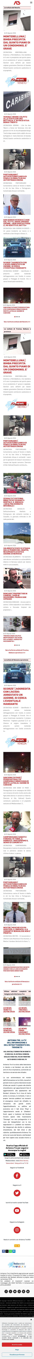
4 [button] (19, 316)
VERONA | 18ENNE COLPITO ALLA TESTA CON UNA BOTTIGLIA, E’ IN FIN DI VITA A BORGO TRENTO (16, 119)
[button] (31, 1320)
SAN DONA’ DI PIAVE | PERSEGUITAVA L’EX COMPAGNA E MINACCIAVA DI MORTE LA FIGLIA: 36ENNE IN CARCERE (16, 310)
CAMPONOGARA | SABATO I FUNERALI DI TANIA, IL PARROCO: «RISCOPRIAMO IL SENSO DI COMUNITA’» (15, 840)
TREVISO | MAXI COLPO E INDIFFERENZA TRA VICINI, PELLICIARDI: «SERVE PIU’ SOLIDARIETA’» (12, 638)
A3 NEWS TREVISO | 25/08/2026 (24, 1010)
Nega (17, 1349)
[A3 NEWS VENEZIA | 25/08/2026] (9, 1021)
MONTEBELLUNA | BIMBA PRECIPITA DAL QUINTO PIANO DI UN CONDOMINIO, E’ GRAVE (16, 42)
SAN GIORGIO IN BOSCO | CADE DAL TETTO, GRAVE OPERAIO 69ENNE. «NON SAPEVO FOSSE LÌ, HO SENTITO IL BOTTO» (16, 222)
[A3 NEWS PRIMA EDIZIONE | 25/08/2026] (25, 1021)
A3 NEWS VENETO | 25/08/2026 (9, 1010)
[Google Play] (23, 1291)
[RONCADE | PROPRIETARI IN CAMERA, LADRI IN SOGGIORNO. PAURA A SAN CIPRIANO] (17, 578)
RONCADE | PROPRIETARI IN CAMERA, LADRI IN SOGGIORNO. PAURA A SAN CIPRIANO (15, 596)
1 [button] (14, 316)
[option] (17, 300)
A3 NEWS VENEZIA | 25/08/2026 (9, 1030)
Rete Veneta (24, 1160)
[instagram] (19, 1291)
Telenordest (10, 1163)
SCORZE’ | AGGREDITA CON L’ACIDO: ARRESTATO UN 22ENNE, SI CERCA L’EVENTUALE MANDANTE (15, 265)
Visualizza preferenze (17, 1354)
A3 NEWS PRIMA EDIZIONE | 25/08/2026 (24, 1031)
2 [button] (16, 316)
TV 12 (26, 1163)
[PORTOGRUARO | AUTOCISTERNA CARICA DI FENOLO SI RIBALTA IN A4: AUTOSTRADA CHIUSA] (17, 159)
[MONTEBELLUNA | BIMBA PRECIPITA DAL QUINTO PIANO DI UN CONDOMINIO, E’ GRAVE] (17, 20)
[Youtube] (15, 1291)
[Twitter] (10, 1291)
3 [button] (17, 316)
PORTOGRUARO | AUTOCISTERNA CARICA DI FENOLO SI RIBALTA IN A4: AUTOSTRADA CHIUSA (15, 177)
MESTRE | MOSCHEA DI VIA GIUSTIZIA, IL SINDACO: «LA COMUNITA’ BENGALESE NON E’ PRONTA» (17, 930)
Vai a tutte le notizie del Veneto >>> (17, 322)
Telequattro (19, 1163)
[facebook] (3, 1252)
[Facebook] (6, 1291)
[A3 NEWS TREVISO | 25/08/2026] (25, 1001)
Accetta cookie (17, 1344)
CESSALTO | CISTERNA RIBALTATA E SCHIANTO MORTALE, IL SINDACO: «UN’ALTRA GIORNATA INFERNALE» (13, 502)
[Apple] (28, 1291)
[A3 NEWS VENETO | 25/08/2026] (9, 1001)
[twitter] (7, 1252)
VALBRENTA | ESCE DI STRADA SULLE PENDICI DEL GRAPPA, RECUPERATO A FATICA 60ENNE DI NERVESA (16, 551)
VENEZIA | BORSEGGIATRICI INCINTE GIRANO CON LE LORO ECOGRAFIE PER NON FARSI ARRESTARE (16, 969)
